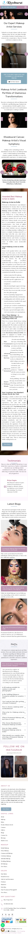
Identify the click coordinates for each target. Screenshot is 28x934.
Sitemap (3, 838)
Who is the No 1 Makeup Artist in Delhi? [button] (13, 713)
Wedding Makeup (6, 861)
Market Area (4, 840)
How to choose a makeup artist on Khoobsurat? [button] (12, 707)
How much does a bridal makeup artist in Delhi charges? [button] (13, 664)
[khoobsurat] (14, 3)
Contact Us (4, 835)
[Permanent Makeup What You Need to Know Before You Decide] (14, 533)
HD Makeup (4, 864)
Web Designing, (21, 931)
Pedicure (3, 882)
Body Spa (3, 887)
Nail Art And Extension (7, 879)
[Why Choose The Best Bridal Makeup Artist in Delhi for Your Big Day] (14, 572)
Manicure (3, 884)
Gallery (3, 830)
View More (7, 444)
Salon (2, 822)
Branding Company (16, 932)
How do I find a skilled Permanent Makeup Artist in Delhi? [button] (11, 730)
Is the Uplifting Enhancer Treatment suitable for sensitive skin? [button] (13, 696)
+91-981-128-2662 (10, 7)
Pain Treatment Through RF (9, 890)
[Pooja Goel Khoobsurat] (7, 766)
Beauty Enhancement (7, 824)
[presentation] (2, 54)
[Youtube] (9, 914)
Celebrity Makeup (6, 856)
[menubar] (25, 7)
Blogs (2, 832)
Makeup (3, 819)
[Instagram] (12, 914)
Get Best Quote (14, 81)
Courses (3, 827)
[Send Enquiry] (3, 930)
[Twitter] (5, 914)
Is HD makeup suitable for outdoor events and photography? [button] (11, 689)
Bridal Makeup (5, 848)
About (2, 817)
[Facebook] (2, 914)
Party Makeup (5, 850)
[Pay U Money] (21, 920)
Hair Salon (4, 874)
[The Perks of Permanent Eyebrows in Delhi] (14, 612)
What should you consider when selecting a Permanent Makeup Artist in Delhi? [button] (13, 737)
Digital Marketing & (6, 932)
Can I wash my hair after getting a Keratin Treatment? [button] (13, 702)
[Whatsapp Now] (3, 925)
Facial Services (5, 876)
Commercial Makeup (6, 853)
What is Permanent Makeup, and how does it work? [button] (13, 718)
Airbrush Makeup (5, 858)
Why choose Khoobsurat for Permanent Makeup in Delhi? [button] (12, 724)
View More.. (4, 866)
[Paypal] (7, 920)
